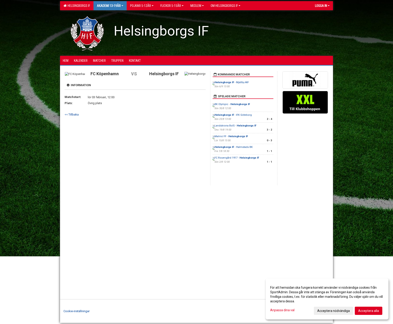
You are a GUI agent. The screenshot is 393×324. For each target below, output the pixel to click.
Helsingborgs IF (78, 6)
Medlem (195, 6)
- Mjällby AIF (231, 82)
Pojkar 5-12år (140, 6)
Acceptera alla (368, 311)
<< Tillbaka (72, 114)
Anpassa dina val (282, 310)
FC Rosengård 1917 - (236, 157)
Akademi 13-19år (109, 6)
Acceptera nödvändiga (333, 311)
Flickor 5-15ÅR (170, 6)
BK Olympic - (232, 104)
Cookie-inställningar (76, 311)
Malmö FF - (231, 136)
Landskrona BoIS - (235, 125)
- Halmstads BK (233, 147)
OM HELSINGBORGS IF (224, 6)
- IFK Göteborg (233, 114)
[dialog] (327, 298)
